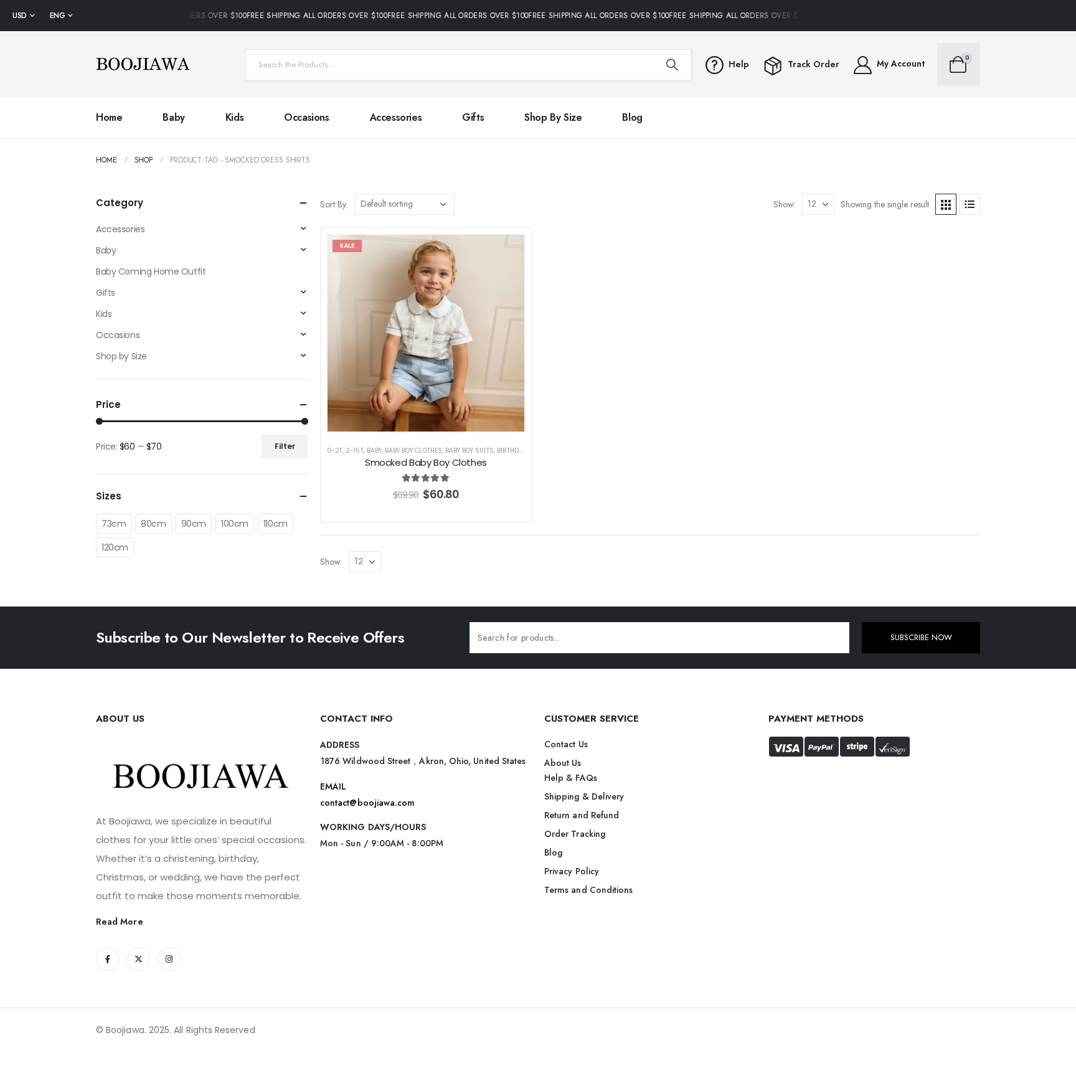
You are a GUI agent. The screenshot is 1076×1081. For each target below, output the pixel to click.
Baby (173, 117)
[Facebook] (108, 959)
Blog (632, 117)
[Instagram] (169, 959)
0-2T (334, 450)
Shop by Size (553, 117)
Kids (234, 117)
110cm (275, 523)
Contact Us (566, 744)
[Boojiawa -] (142, 64)
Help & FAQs (570, 778)
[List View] (969, 204)
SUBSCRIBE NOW (921, 637)
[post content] (426, 333)
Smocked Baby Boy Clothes (426, 462)
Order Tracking (574, 834)
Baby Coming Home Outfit (150, 271)
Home (109, 117)
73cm (113, 523)
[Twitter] (138, 959)
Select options (435, 419)
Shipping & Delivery (584, 796)
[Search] (672, 65)
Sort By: (334, 204)
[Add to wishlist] (505, 253)
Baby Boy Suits (469, 450)
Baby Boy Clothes (413, 450)
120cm (114, 547)
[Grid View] (945, 204)
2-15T (354, 450)
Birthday (511, 450)
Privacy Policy (571, 871)
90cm (193, 523)
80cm (153, 523)
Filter (285, 446)
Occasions (306, 117)
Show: (784, 204)
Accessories (396, 117)
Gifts (473, 117)
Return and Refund (581, 815)
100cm (234, 523)
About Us (563, 763)
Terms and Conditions (588, 890)
